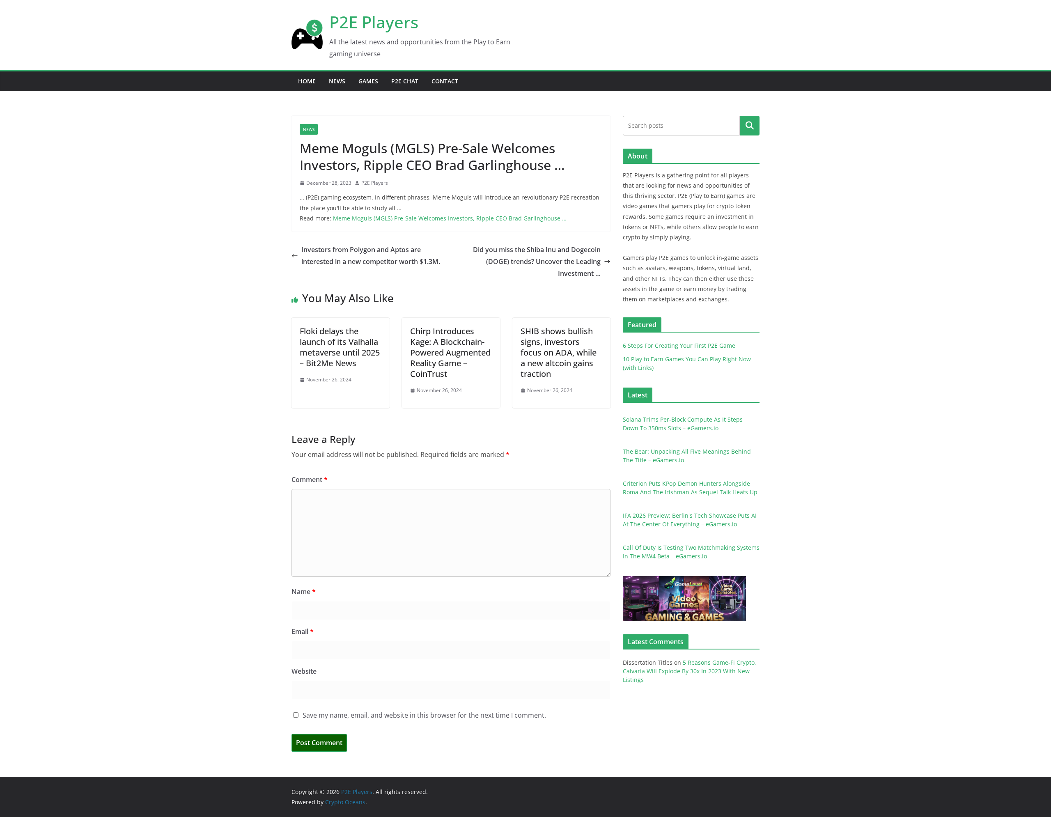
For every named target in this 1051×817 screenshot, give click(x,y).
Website (304, 671)
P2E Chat (404, 81)
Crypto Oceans (345, 802)
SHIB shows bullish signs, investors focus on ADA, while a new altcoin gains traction (559, 352)
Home (307, 81)
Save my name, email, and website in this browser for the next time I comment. (424, 715)
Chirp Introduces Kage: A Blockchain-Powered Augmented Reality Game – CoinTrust (450, 352)
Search (750, 125)
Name (303, 591)
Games (368, 81)
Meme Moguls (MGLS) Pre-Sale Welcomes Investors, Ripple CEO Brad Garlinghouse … (450, 218)
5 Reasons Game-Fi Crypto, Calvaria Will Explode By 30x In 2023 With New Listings (689, 671)
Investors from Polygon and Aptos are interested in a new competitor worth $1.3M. (370, 255)
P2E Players (373, 22)
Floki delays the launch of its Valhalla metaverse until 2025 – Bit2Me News (340, 347)
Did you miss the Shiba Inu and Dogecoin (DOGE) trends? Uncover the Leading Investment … (537, 261)
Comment (309, 479)
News (337, 81)
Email (302, 631)
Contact (444, 81)
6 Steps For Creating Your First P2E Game (679, 345)
